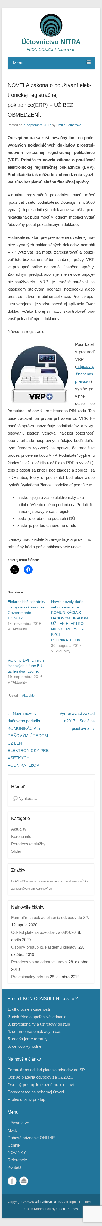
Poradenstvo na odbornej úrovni (39, 962)
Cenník (14, 1145)
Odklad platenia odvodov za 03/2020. (44, 932)
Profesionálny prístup (30, 976)
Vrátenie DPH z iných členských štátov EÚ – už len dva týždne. (26, 665)
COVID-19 (18, 881)
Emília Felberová (68, 125)
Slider (16, 851)
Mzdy (13, 1130)
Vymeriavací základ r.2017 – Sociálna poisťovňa (77, 721)
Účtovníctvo (18, 1123)
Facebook (12, 1180)
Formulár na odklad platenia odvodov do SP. (50, 917)
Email (23, 1180)
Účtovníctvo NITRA (51, 41)
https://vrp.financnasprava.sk (84, 374)
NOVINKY (17, 1152)
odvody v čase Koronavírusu (45, 881)
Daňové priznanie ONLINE (31, 1137)
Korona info (21, 836)
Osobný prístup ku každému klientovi (44, 947)
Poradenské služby (28, 844)
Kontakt (14, 1167)
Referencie (17, 1160)
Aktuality (28, 695)
